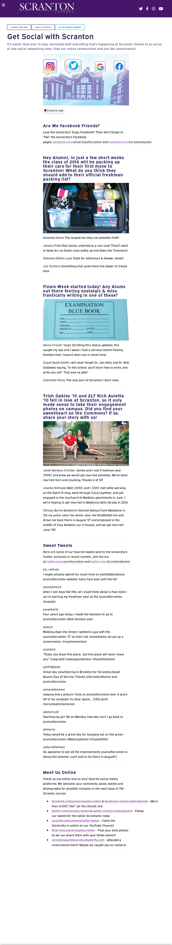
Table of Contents (43, 27)
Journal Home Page (19, 27)
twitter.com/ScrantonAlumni (112, 811)
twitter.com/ (65, 561)
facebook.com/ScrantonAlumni (126, 801)
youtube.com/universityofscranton (75, 820)
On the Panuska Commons (70, 27)
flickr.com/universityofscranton (73, 830)
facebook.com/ (77, 142)
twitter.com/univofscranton (70, 811)
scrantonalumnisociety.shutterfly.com (78, 840)
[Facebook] (147, 9)
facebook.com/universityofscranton (76, 801)
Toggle (5, 5)
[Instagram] (153, 9)
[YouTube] (161, 9)
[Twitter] (141, 9)
